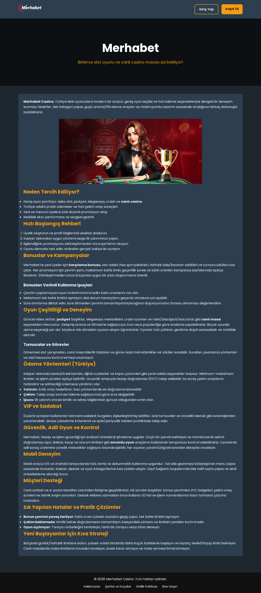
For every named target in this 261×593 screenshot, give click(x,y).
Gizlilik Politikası (146, 586)
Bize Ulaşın (169, 586)
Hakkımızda (92, 586)
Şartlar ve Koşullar (118, 586)
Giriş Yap (206, 9)
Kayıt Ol (232, 9)
